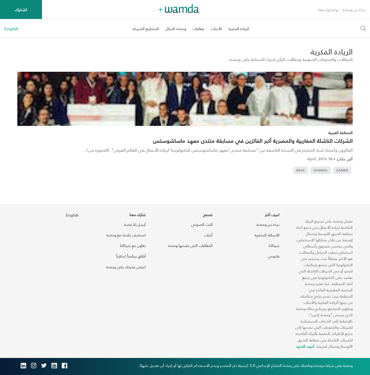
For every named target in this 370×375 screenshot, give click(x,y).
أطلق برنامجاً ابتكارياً (131, 256)
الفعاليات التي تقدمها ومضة (190, 245)
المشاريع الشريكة (145, 28)
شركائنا (274, 245)
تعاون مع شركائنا (133, 245)
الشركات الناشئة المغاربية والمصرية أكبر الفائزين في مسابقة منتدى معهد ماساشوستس (253, 140)
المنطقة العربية (340, 132)
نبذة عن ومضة (354, 9)
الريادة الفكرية (238, 28)
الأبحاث (216, 28)
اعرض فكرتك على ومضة (126, 266)
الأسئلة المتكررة (267, 235)
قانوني (274, 256)
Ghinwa (320, 170)
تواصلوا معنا (328, 9)
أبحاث (208, 235)
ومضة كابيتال (175, 28)
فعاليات (198, 28)
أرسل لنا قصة (135, 224)
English (11, 29)
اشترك (21, 9)
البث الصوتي (202, 224)
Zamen (342, 170)
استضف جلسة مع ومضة (126, 235)
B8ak (300, 170)
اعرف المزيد (305, 346)
